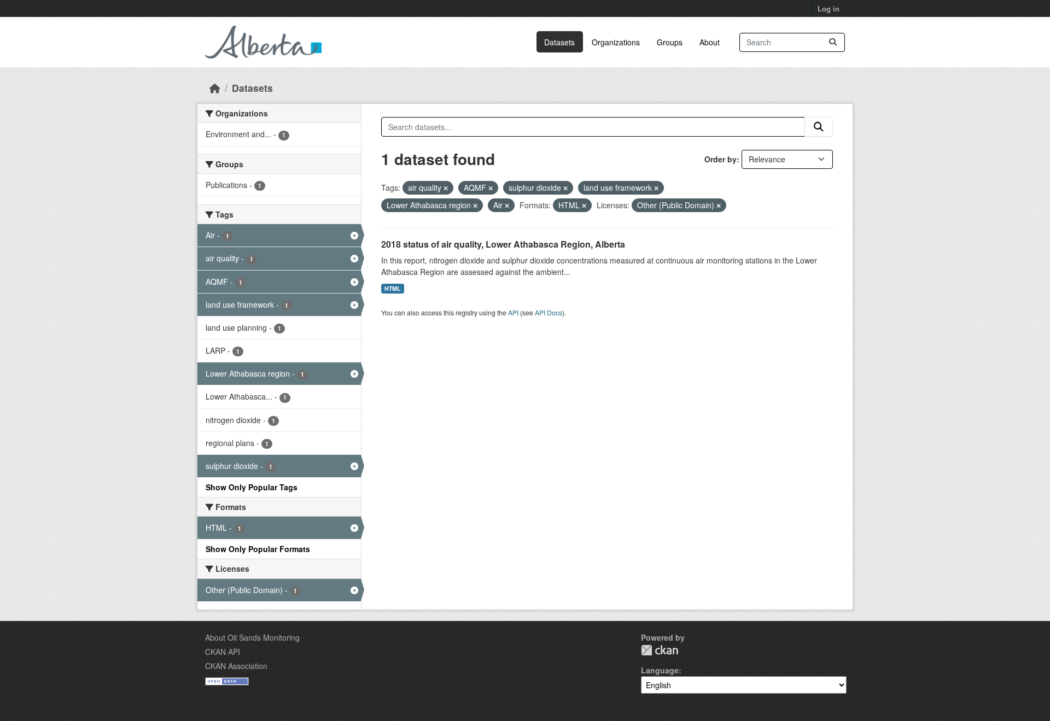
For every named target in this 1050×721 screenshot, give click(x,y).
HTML (392, 288)
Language (660, 670)
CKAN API (222, 651)
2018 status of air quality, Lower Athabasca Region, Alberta (503, 244)
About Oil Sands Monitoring (252, 637)
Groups (669, 42)
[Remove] (446, 188)
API (513, 312)
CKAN (659, 650)
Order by (720, 159)
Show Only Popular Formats (258, 548)
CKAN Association (236, 665)
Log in (828, 8)
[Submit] (833, 42)
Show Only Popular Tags (252, 487)
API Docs (548, 312)
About (709, 42)
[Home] (214, 88)
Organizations (616, 42)
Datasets (559, 42)
